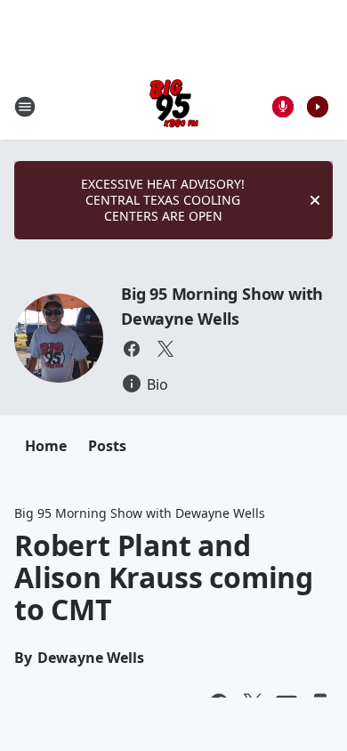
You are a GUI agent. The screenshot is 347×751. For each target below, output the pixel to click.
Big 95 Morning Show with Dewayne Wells (139, 513)
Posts (107, 446)
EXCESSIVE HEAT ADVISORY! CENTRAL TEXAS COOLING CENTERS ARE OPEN (163, 199)
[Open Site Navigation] (25, 106)
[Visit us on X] (165, 348)
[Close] (315, 200)
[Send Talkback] (283, 106)
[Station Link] (174, 106)
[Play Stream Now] (317, 106)
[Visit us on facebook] (131, 348)
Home (46, 446)
